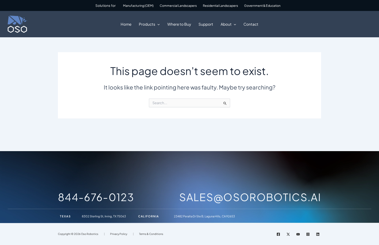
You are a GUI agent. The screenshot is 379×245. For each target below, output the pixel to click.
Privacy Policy (118, 234)
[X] (288, 234)
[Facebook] (278, 234)
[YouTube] (298, 234)
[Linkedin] (318, 234)
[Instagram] (308, 234)
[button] (157, 24)
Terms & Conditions (151, 234)
